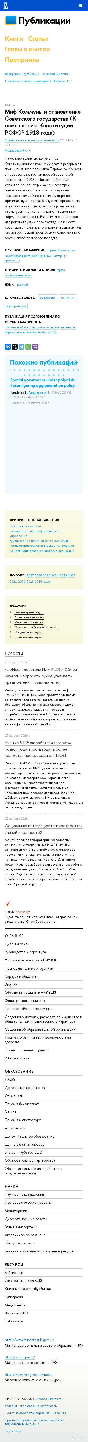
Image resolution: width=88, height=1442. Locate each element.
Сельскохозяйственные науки (36, 627)
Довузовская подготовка (25, 1087)
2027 (30, 575)
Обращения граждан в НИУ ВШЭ (30, 992)
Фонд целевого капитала (25, 1000)
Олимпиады (14, 1095)
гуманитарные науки (24, 540)
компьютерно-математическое (32, 545)
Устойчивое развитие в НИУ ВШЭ (32, 960)
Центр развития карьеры (24, 1144)
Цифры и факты (17, 943)
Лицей (10, 1079)
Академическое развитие (25, 1235)
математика (65, 545)
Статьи (38, 38)
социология (48, 550)
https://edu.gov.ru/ (20, 1357)
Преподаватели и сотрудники (29, 968)
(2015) (40, 329)
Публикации (44, 20)
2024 (55, 575)
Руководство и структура (25, 952)
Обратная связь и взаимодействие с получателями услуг (33, 1170)
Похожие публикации (43, 362)
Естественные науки (29, 617)
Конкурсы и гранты (20, 1243)
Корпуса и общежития (22, 976)
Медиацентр (15, 1305)
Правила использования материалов (28, 81)
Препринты (22, 59)
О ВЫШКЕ (14, 935)
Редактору (77, 1437)
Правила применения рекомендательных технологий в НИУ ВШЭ (34, 1422)
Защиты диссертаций (21, 1226)
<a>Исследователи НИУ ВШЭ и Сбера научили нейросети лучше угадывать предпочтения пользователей (41, 676)
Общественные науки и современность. (32, 140)
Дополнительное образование (29, 1136)
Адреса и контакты (49, 1399)
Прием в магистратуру (23, 1120)
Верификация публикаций (22, 74)
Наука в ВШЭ (62, 81)
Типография (14, 1297)
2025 (46, 575)
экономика (66, 550)
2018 (38, 581)
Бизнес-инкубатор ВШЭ (23, 1152)
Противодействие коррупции (29, 1008)
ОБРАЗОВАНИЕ (19, 1071)
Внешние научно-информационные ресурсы (39, 1251)
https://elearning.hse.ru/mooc (28, 1374)
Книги (14, 38)
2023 (63, 575)
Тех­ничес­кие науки (28, 637)
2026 (38, 575)
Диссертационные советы (26, 1218)
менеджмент (19, 550)
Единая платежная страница (27, 1050)
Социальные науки (28, 632)
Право (52, 250)
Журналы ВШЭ (16, 1313)
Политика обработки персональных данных (35, 1413)
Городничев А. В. (39, 393)
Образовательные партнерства (30, 1160)
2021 (13, 581)
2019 (30, 581)
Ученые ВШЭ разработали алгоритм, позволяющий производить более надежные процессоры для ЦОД (38, 749)
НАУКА (11, 1186)
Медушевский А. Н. (18, 151)
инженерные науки (54, 540)
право (34, 550)
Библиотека (14, 1272)
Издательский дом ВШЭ (24, 1280)
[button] (9, 370)
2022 (71, 575)
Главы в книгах (27, 49)
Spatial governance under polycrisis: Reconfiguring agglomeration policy (43, 382)
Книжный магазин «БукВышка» (28, 1288)
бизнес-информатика (25, 526)
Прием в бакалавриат (22, 1103)
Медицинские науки (28, 622)
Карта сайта (13, 1431)
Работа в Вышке (17, 1058)
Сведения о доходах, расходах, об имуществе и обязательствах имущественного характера (43, 1019)
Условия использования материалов (31, 1406)
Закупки (11, 984)
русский (22, 285)
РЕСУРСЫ (14, 1264)
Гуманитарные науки (29, 612)
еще (47, 581)
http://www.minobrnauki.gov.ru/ (29, 1340)
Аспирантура (15, 1128)
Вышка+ (11, 1111)
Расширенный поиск (55, 74)
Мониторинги (16, 1210)
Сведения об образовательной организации (40, 1029)
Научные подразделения (24, 1194)
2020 (21, 581)
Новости (14, 653)
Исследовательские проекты (28, 1202)
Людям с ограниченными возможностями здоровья (38, 1039)
